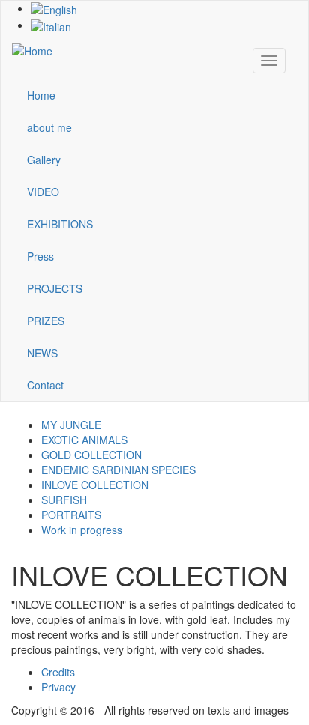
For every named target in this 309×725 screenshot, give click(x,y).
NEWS (42, 352)
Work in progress (81, 529)
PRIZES (45, 320)
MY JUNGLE (71, 424)
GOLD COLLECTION (91, 454)
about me (49, 127)
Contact (45, 384)
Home (41, 95)
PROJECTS (54, 288)
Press (40, 256)
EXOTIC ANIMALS (84, 439)
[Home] (32, 49)
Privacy (58, 686)
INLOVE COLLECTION (94, 484)
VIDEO (43, 191)
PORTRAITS (71, 514)
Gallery (44, 159)
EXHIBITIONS (60, 223)
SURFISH (64, 499)
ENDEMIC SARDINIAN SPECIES (118, 469)
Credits (58, 671)
